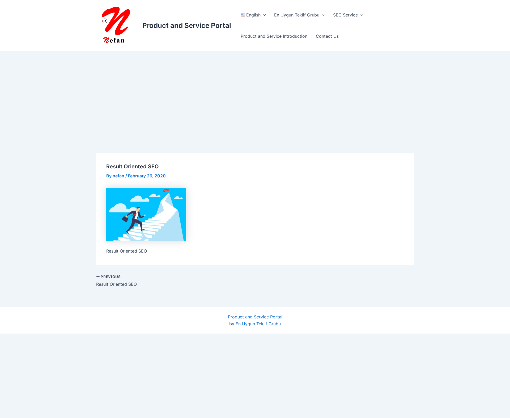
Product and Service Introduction (274, 36)
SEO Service (345, 15)
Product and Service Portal (186, 25)
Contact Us (327, 36)
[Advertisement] (260, 93)
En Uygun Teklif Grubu (296, 15)
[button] (263, 14)
